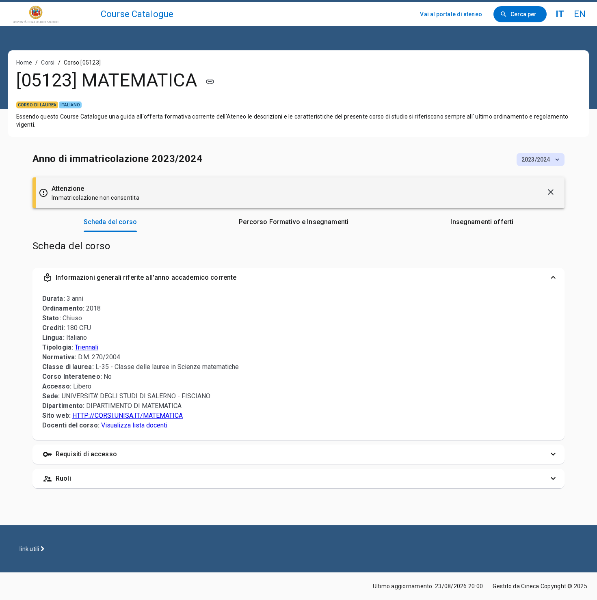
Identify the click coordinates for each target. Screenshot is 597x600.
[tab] (110, 222)
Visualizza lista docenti (134, 425)
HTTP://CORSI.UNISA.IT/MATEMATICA (127, 415)
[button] (541, 159)
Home (24, 62)
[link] (53, 14)
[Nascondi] (551, 192)
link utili (30, 549)
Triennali (86, 347)
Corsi (47, 62)
